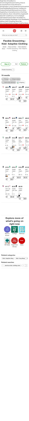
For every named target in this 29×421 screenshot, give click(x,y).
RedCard (12, 23)
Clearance (10, 17)
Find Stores (25, 23)
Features (23, 64)
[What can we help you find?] (14, 35)
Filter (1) (7, 64)
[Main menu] (3, 31)
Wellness (14, 10)
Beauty (11, 8)
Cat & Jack (5, 92)
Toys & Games (9, 12)
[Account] (21, 31)
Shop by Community (15, 16)
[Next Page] (27, 64)
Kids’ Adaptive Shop (8, 258)
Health (10, 10)
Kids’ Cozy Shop (20, 258)
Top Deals (11, 19)
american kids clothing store (12, 265)
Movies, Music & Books (11, 14)
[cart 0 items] (25, 31)
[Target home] (14, 30)
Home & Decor (11, 4)
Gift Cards (6, 16)
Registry (7, 23)
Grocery (20, 6)
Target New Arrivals (5, 1)
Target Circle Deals (19, 19)
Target (4, 46)
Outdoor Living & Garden (11, 6)
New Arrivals (17, 17)
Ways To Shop (12, 46)
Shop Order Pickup (7, 21)
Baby (7, 8)
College (6, 3)
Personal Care (17, 8)
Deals (5, 17)
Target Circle (18, 23)
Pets (6, 10)
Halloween (12, 3)
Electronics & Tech (18, 12)
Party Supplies (22, 14)
